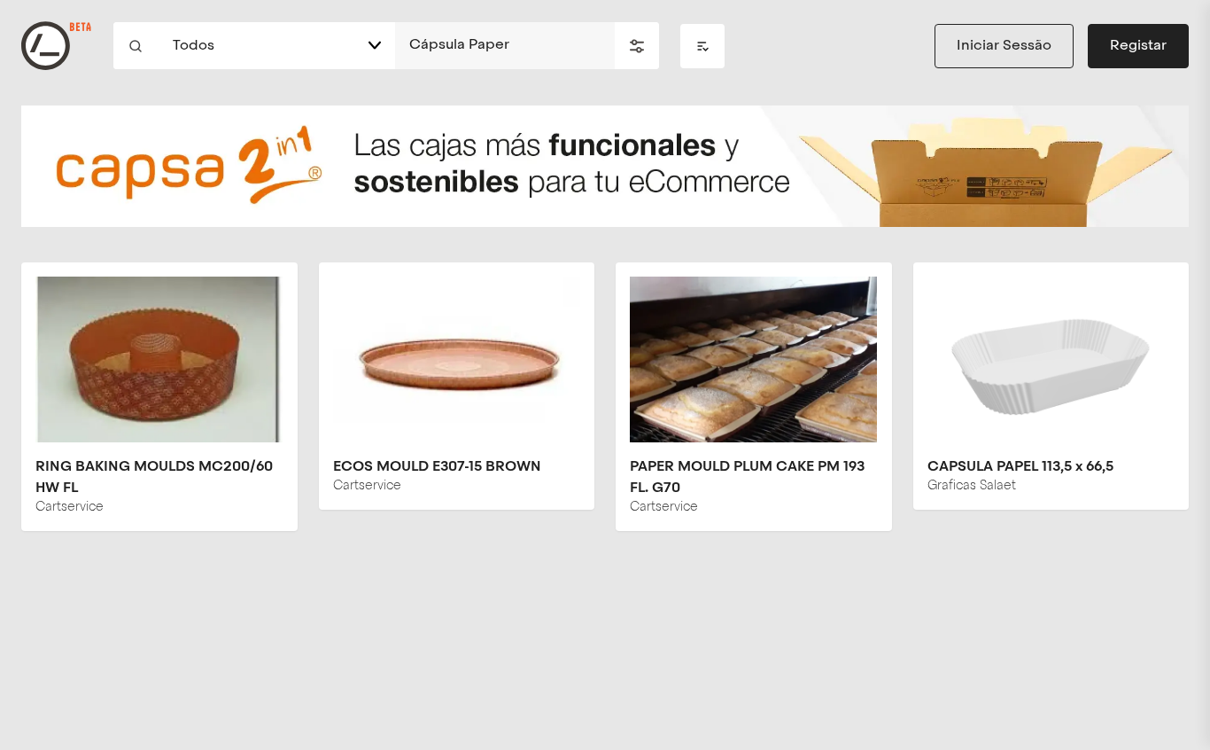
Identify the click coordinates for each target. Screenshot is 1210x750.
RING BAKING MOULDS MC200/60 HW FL (154, 478)
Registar (1138, 46)
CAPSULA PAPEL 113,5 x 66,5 (1020, 467)
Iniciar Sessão (1004, 46)
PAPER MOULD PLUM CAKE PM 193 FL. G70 (747, 478)
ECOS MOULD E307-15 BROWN (437, 467)
